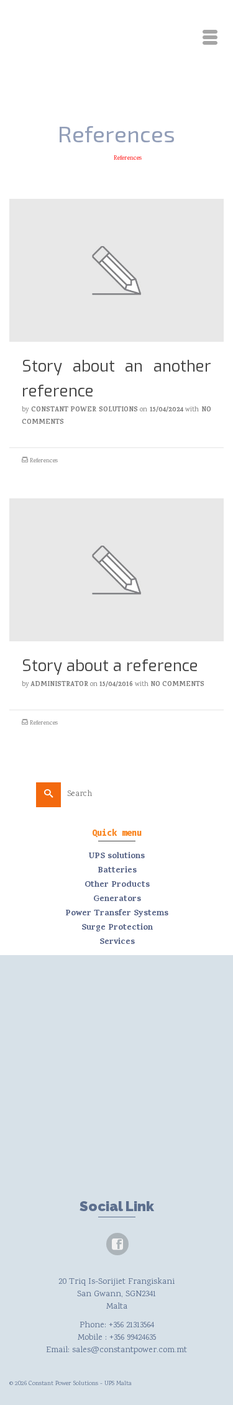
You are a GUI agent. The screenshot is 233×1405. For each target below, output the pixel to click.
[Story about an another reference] (116, 270)
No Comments (177, 684)
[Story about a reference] (116, 570)
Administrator (59, 684)
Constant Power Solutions (84, 410)
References (44, 461)
